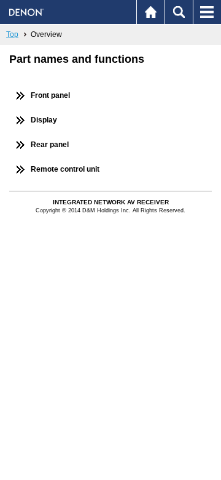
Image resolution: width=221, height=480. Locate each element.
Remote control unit (65, 169)
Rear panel (50, 144)
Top (12, 34)
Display (44, 120)
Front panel (50, 95)
